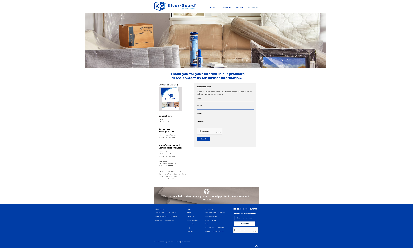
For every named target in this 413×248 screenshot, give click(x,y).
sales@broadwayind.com (168, 122)
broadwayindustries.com (168, 179)
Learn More (206, 199)
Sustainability (192, 220)
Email (199, 113)
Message (200, 121)
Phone (199, 105)
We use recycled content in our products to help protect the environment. (206, 196)
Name (199, 98)
